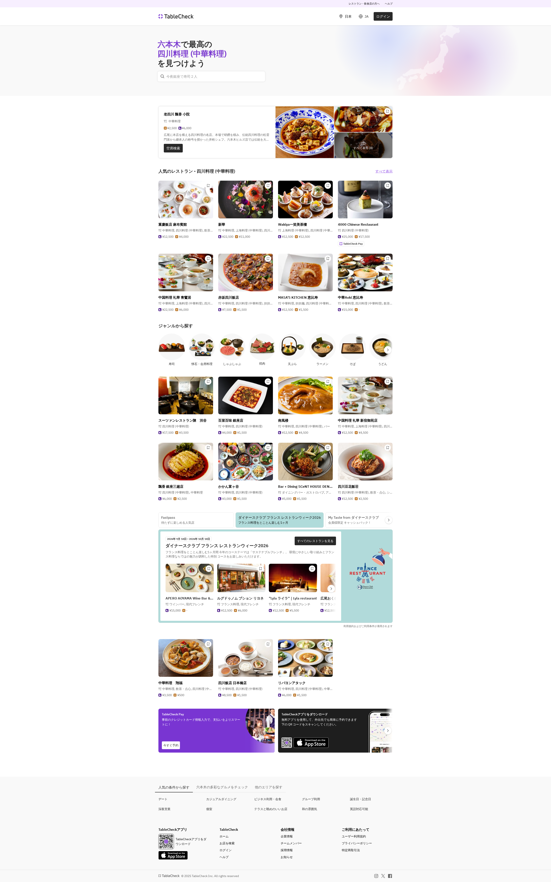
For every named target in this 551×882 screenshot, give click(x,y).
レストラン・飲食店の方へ (364, 3)
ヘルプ (389, 3)
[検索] (162, 76)
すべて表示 (384, 171)
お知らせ (287, 857)
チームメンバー (291, 843)
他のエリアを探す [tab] (268, 787)
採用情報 (287, 850)
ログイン (383, 16)
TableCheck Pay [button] (353, 243)
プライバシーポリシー (357, 843)
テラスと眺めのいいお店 (270, 809)
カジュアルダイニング (221, 799)
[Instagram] (376, 876)
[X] (383, 876)
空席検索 (173, 148)
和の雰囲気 (309, 809)
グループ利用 (311, 799)
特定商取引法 (351, 850)
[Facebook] (390, 876)
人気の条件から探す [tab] (173, 787)
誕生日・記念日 (360, 799)
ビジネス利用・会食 (267, 799)
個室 (209, 809)
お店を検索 (227, 843)
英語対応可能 (359, 809)
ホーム (224, 836)
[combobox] (211, 76)
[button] (187, 230)
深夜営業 (164, 809)
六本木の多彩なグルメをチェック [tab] (222, 787)
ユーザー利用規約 (354, 836)
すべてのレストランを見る (315, 541)
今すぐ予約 (170, 745)
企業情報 (287, 836)
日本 (348, 16)
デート (162, 799)
